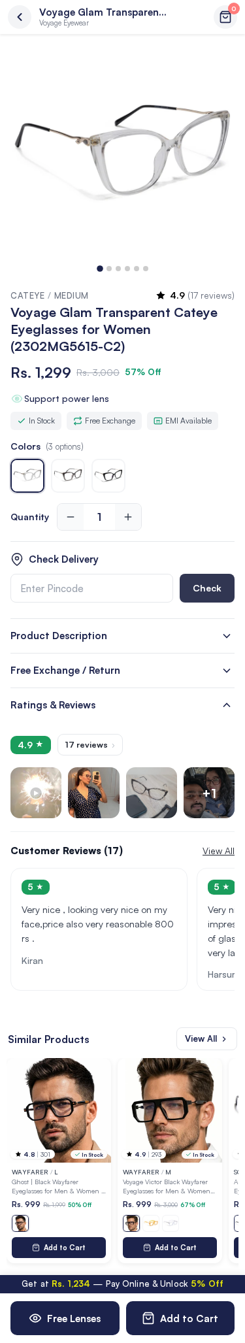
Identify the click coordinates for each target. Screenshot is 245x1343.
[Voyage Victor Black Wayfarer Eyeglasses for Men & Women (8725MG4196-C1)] (131, 1223)
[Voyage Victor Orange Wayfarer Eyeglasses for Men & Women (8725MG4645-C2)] (150, 1223)
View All (201, 1038)
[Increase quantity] (128, 517)
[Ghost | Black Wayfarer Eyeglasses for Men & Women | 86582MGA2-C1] (20, 1223)
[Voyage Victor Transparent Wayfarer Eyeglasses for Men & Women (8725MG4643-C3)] (170, 1223)
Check (207, 587)
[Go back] (19, 17)
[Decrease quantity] (70, 517)
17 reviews (90, 744)
